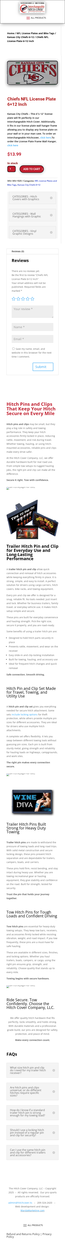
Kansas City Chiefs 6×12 (20, 37)
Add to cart (31, 169)
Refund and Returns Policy (23, 1234)
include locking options (25, 714)
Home (10, 33)
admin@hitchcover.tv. (20, 1202)
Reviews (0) (18, 251)
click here (45, 137)
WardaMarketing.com (32, 1210)
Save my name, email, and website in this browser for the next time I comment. (32, 352)
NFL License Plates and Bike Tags (35, 33)
